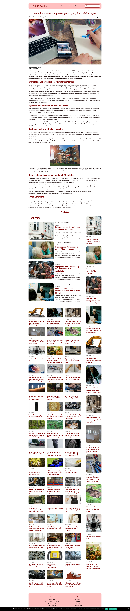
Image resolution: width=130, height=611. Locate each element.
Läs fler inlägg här (65, 212)
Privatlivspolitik (113, 608)
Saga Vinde (66, 222)
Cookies (69, 6)
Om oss (63, 6)
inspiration (98, 17)
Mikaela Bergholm (42, 17)
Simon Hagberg (67, 242)
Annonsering (56, 6)
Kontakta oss (75, 6)
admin (65, 262)
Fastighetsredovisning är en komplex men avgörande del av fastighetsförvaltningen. (51, 200)
